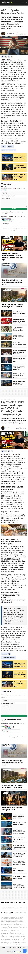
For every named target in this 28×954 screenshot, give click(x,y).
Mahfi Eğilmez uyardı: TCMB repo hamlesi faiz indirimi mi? (19, 367)
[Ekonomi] (14, 798)
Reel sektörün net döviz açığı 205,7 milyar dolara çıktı (19, 344)
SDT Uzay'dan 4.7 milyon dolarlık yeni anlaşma (19, 823)
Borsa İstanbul (20, 913)
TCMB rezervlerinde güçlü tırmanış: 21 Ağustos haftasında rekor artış (18, 329)
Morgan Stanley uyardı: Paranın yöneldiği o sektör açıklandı (19, 383)
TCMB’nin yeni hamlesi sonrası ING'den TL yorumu (19, 375)
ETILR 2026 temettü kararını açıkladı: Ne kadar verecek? (18, 816)
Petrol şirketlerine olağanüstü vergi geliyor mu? (19, 313)
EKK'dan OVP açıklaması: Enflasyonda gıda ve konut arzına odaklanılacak (19, 352)
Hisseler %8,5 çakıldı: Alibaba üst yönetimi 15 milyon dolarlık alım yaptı (19, 862)
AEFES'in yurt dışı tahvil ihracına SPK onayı (19, 877)
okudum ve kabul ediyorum (13, 212)
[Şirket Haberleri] (14, 243)
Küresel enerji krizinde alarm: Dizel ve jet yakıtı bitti (19, 360)
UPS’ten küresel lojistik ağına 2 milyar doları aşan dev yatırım (19, 855)
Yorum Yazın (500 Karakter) (8, 196)
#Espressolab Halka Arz (8, 657)
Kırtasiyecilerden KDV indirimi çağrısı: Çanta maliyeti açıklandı (19, 321)
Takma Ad (3, 186)
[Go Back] (25, 951)
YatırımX (4, 7)
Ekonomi (10, 7)
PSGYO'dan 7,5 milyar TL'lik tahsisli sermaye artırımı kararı (19, 847)
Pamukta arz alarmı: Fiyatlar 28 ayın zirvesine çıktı (19, 336)
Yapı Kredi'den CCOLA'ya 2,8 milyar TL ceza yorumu (19, 839)
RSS (4, 947)
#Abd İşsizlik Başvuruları (8, 150)
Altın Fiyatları (13, 902)
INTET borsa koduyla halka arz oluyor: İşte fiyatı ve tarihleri (18, 870)
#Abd (3, 146)
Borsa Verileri (22, 902)
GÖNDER (14, 208)
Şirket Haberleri (11, 399)
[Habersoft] (17, 952)
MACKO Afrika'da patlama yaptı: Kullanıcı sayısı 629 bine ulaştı (19, 831)
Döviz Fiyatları (5, 902)
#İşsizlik (10, 146)
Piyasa (20, 908)
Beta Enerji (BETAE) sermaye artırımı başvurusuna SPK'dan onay (12, 282)
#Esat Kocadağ (6, 654)
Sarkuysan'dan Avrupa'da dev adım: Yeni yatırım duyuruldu (19, 885)
